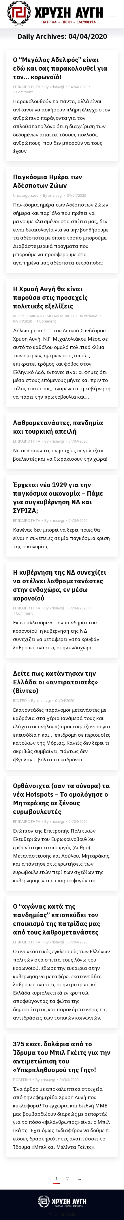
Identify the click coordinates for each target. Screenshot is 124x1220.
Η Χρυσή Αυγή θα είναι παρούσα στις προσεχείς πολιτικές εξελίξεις (50, 297)
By (54, 86)
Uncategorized (26, 195)
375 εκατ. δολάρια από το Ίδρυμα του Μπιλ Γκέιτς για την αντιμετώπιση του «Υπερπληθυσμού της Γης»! (61, 1057)
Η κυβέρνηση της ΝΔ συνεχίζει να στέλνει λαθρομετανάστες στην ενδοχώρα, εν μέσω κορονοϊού (59, 585)
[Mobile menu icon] (112, 14)
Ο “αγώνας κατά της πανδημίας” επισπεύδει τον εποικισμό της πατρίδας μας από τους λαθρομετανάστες (56, 919)
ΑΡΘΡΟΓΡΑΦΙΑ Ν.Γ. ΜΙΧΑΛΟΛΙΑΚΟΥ (43, 315)
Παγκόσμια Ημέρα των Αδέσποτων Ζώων (47, 181)
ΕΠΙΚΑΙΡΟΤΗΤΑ (26, 86)
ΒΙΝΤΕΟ (20, 700)
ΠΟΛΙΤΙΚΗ (22, 1079)
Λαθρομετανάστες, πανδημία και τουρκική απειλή (58, 426)
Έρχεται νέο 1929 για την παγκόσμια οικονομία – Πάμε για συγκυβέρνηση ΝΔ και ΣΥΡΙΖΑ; (58, 497)
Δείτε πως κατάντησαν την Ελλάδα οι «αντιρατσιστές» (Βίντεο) (55, 682)
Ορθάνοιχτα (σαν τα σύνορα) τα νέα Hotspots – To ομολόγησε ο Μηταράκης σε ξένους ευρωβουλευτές (61, 798)
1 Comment (23, 91)
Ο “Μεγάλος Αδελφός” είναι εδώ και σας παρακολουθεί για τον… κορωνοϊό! (60, 68)
